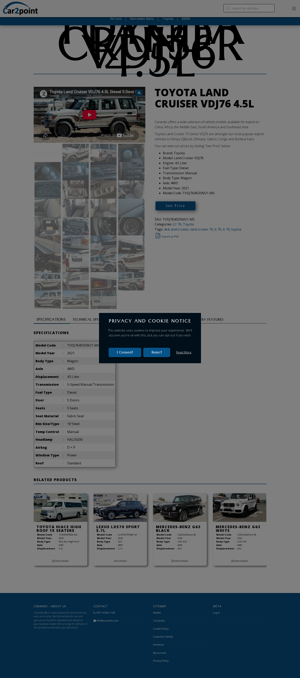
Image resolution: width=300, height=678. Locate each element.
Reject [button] (156, 353)
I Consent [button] (125, 353)
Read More (183, 352)
